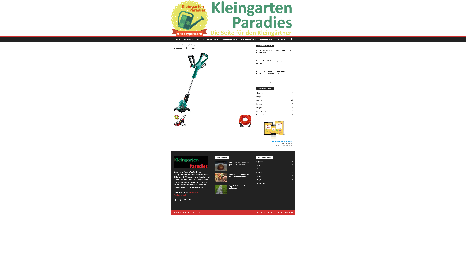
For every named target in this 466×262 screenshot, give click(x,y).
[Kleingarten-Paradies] (233, 18)
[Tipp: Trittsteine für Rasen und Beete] (221, 189)
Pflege (258, 97)
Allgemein (259, 93)
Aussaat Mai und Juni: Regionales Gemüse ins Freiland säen (270, 72)
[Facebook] (176, 200)
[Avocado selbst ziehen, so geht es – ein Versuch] (221, 166)
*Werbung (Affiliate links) (264, 212)
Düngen (259, 108)
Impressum (289, 212)
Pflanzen (211, 39)
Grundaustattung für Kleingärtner (188, 45)
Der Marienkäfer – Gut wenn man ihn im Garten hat (273, 51)
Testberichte (266, 39)
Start (175, 45)
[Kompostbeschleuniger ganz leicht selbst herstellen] (221, 177)
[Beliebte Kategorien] (265, 90)
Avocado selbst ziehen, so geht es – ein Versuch (239, 163)
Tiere (199, 39)
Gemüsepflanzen (183, 39)
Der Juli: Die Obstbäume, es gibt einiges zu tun (273, 62)
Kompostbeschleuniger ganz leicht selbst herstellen (240, 175)
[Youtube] (190, 200)
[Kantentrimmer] (212, 83)
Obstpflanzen (228, 39)
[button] (291, 39)
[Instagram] (181, 200)
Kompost (259, 104)
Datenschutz (278, 212)
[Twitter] (185, 200)
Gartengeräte (247, 39)
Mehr (280, 39)
